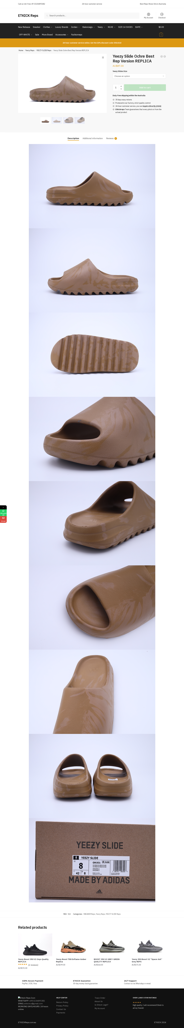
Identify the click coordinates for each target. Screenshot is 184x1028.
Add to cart (145, 87)
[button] (103, 57)
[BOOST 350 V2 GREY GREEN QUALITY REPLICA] (111, 945)
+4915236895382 (37, 1001)
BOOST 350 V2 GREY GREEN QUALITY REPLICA (107, 960)
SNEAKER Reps (89, 914)
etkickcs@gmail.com (33, 1003)
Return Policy (62, 1002)
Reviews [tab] (110, 138)
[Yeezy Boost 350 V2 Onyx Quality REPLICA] (35, 945)
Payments (60, 1012)
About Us (99, 1001)
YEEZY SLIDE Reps (43, 50)
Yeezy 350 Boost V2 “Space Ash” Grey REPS (147, 960)
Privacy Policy (62, 1006)
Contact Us (61, 1009)
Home (21, 50)
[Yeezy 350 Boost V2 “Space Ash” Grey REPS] (149, 945)
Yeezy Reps (29, 50)
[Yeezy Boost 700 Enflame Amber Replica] (73, 945)
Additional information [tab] (93, 138)
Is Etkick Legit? (101, 1005)
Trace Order (100, 998)
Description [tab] (73, 138)
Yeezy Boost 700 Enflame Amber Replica (71, 960)
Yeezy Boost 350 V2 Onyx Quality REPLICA (33, 960)
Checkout (162, 18)
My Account (148, 18)
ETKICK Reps (28, 15)
